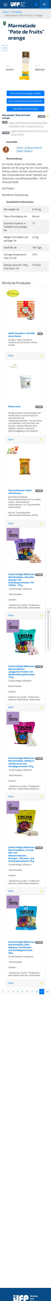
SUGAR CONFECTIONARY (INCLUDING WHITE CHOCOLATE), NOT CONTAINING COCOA (28, 124)
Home (5, 12)
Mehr (11, 355)
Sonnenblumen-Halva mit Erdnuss (20, 491)
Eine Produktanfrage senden (25, 93)
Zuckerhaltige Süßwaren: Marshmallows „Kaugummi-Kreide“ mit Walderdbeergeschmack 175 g (21, 671)
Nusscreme (14, 406)
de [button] (44, 4)
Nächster (40, 69)
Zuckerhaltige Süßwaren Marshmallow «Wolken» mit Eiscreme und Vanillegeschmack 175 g (21, 762)
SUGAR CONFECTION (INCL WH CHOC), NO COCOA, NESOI (29, 132)
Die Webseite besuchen (25, 108)
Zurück (9, 69)
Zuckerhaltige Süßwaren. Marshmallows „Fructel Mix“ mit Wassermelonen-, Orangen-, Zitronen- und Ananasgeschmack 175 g (21, 854)
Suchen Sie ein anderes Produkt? (48, 631)
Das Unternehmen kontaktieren (25, 101)
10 (47, 991)
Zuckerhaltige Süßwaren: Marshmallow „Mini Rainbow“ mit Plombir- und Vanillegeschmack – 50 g (21, 947)
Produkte (17, 12)
